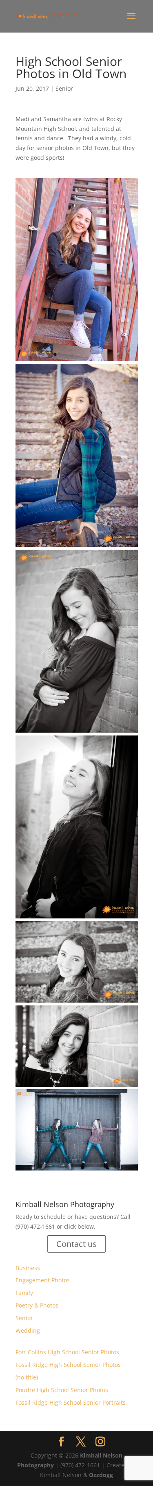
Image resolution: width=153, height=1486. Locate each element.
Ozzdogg (101, 1475)
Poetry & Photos (37, 1305)
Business (28, 1268)
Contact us (76, 1243)
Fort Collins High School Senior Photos (67, 1352)
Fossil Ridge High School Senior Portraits (71, 1402)
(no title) (27, 1377)
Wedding (28, 1330)
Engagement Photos (43, 1280)
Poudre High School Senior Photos (62, 1390)
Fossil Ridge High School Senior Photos (68, 1365)
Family (24, 1293)
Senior (64, 88)
